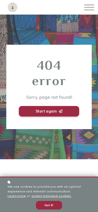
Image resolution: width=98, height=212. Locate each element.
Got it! (49, 205)
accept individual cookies (51, 196)
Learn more (17, 196)
